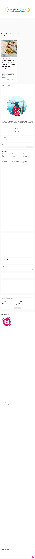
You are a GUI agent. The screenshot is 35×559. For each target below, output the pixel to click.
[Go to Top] (33, 557)
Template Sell (21, 555)
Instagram (2, 556)
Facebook (6, 556)
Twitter (10, 556)
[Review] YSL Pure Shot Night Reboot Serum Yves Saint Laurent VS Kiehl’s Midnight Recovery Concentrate (8, 64)
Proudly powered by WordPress (6, 555)
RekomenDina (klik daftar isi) (20, 556)
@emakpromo (6, 549)
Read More (4, 77)
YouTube (13, 556)
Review (8, 58)
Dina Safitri (7, 79)
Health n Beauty (4, 58)
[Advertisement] (17, 25)
